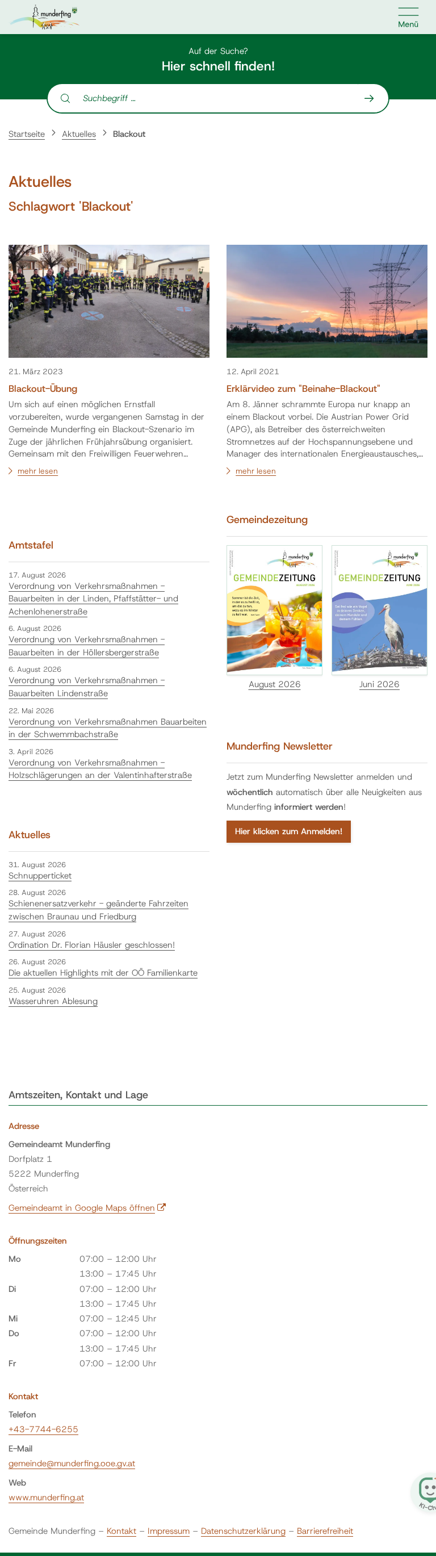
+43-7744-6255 (43, 1429)
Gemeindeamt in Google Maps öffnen (87, 1208)
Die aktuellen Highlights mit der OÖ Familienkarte (103, 972)
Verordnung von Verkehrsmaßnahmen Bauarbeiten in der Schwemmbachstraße (108, 728)
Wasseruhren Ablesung (53, 1001)
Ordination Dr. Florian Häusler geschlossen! (92, 945)
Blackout (129, 134)
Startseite (27, 134)
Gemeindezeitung (267, 519)
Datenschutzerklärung (243, 1531)
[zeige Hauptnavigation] (409, 17)
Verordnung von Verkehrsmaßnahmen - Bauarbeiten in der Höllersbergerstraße (87, 646)
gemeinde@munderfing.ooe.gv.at (72, 1463)
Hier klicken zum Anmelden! (288, 831)
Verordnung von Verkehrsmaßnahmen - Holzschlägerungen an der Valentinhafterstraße (100, 769)
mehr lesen (38, 471)
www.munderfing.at (46, 1497)
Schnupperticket (40, 875)
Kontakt (121, 1531)
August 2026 (275, 684)
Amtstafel (31, 545)
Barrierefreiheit (325, 1531)
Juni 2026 (379, 684)
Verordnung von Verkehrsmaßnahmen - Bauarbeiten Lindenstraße (87, 687)
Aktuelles (79, 134)
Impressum (169, 1531)
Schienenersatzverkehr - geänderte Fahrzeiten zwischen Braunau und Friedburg (98, 910)
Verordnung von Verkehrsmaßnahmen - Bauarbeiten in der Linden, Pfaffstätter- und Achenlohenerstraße (93, 598)
